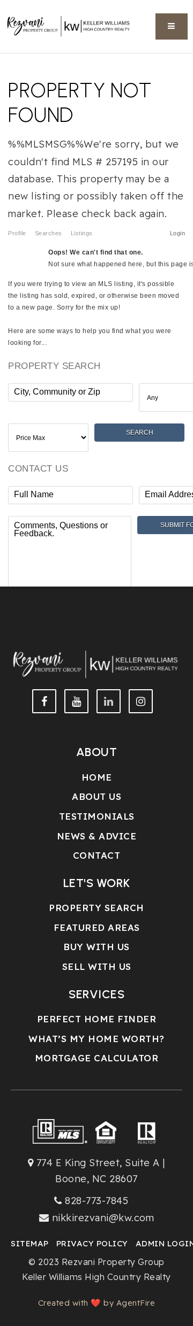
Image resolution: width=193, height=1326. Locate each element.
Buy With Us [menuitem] (96, 946)
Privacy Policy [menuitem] (92, 1243)
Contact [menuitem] (97, 855)
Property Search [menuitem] (96, 907)
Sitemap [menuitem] (30, 1243)
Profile (17, 233)
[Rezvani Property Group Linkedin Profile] (108, 701)
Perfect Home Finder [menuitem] (97, 1018)
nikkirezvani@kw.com (103, 1218)
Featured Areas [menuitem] (97, 927)
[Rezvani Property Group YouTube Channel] (76, 701)
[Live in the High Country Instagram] (141, 701)
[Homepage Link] (69, 25)
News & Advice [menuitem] (97, 836)
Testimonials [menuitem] (97, 816)
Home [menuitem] (96, 777)
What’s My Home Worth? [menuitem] (96, 1038)
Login (177, 233)
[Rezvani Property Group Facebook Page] (44, 701)
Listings (82, 233)
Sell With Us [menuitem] (96, 966)
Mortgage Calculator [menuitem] (97, 1057)
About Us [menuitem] (96, 796)
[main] (96, 304)
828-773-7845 (96, 1200)
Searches (48, 233)
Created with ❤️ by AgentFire (96, 1303)
